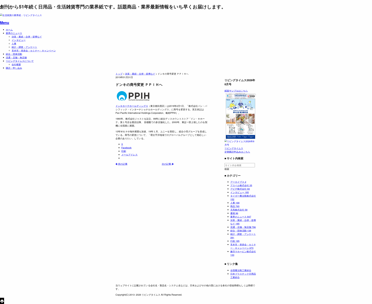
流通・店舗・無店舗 (16, 57)
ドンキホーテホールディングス (132, 106)
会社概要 (16, 64)
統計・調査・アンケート (24, 47)
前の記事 (122, 164)
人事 (14, 43)
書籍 (234, 213)
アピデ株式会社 (240, 188)
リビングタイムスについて (20, 61)
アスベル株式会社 (241, 185)
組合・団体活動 (14, 54)
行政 (234, 241)
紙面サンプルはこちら (236, 90)
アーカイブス (238, 182)
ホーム (9, 29)
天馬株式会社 (238, 209)
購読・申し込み (14, 68)
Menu (4, 22)
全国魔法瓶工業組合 (240, 270)
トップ (119, 73)
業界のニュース (14, 33)
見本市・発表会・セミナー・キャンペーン (34, 50)
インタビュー (19, 40)
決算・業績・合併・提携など (27, 36)
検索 (227, 169)
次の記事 (167, 164)
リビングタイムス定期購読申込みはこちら (237, 150)
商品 (234, 206)
